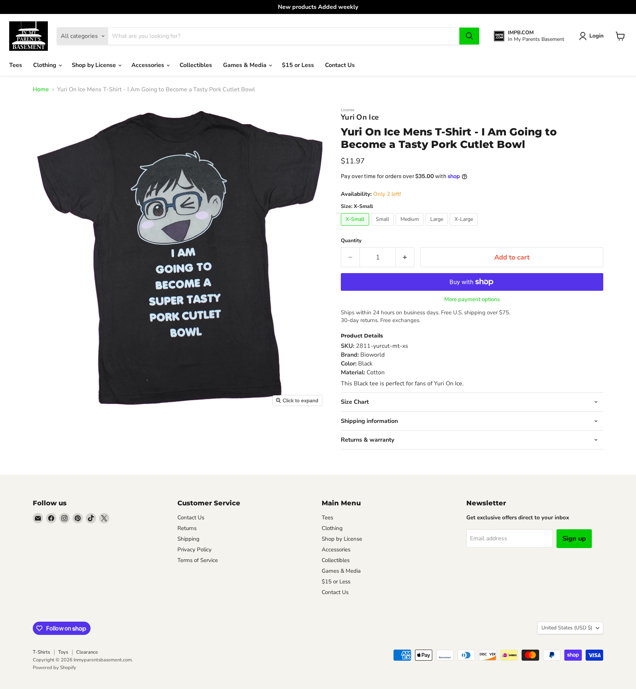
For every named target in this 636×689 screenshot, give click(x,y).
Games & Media (245, 65)
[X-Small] (356, 227)
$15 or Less (298, 65)
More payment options (472, 299)
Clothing (45, 65)
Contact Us (340, 65)
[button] (593, 36)
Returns (187, 528)
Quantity (351, 241)
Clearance (87, 652)
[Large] (437, 227)
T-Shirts (41, 652)
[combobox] (283, 36)
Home (41, 89)
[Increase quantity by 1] (405, 257)
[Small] (383, 227)
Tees (15, 65)
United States (566, 627)
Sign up (574, 538)
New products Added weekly (318, 7)
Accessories (148, 65)
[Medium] (410, 227)
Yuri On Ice (360, 117)
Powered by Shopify (54, 667)
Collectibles (196, 65)
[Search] (469, 36)
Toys (63, 652)
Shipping (188, 539)
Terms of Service (197, 560)
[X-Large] (465, 227)
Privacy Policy (194, 549)
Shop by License (94, 65)
